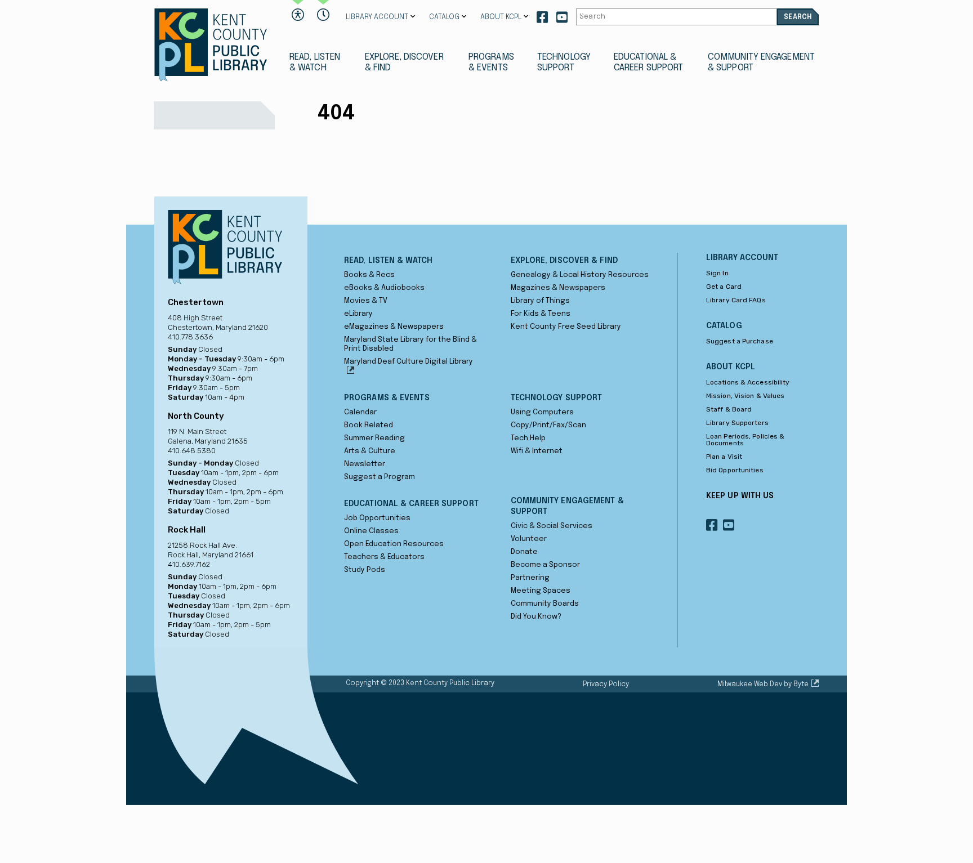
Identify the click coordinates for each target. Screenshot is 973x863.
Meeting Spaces (540, 590)
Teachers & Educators (384, 557)
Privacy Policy (606, 684)
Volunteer (529, 539)
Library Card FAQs (736, 300)
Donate (524, 552)
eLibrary (358, 314)
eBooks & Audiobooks (384, 288)
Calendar (360, 412)
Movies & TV (365, 301)
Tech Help (528, 438)
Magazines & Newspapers (558, 288)
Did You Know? (536, 616)
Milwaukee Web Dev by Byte (763, 684)
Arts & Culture (369, 451)
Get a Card (724, 286)
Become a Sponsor (545, 565)
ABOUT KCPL (500, 17)
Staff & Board (729, 409)
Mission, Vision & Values (745, 396)
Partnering (530, 578)
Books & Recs (369, 275)
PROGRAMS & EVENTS (491, 62)
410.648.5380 (192, 450)
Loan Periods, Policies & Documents (745, 439)
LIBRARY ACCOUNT (377, 17)
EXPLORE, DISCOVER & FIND (404, 62)
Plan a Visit (724, 456)
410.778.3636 (190, 337)
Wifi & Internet (537, 451)
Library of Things (540, 301)
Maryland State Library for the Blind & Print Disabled (410, 344)
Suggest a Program (379, 477)
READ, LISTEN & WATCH (314, 62)
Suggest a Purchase (739, 341)
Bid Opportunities (735, 470)
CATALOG (444, 17)
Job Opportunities (377, 518)
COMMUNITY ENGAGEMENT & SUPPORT (761, 62)
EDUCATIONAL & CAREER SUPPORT (648, 62)
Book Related (368, 425)
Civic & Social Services (551, 526)
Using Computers (542, 412)
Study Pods (364, 570)
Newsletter (364, 464)
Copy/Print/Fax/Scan (548, 425)
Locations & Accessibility (748, 382)
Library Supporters (737, 423)
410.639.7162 (189, 564)
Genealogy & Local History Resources (580, 275)
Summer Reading (374, 438)
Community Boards (545, 603)
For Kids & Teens (540, 314)
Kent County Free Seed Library (566, 326)
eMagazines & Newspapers (394, 326)
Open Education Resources (394, 544)
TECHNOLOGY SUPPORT (564, 62)
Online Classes (371, 531)
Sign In (717, 273)
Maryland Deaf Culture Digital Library (408, 361)
